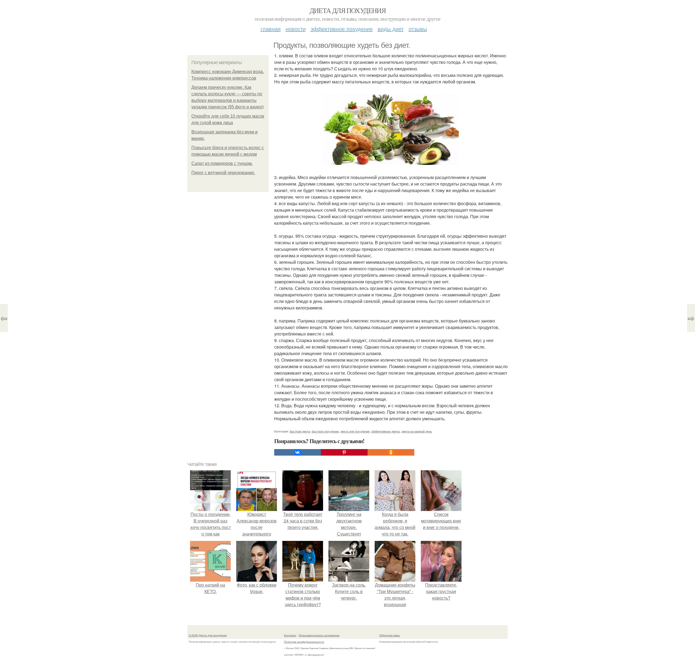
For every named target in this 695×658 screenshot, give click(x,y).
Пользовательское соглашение (319, 635)
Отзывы (418, 29)
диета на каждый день (417, 431)
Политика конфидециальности (304, 642)
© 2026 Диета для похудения (208, 635)
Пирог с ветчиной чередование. (223, 172)
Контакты (290, 635)
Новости (296, 29)
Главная (271, 29)
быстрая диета (300, 431)
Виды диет (391, 29)
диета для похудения (354, 431)
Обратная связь (389, 635)
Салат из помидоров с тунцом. (222, 163)
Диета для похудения (347, 10)
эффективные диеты (385, 431)
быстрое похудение (325, 431)
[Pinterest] (344, 452)
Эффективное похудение (342, 29)
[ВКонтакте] (297, 452)
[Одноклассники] (391, 452)
